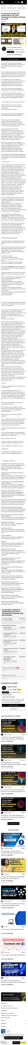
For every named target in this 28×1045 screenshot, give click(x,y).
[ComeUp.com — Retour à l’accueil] (2, 2)
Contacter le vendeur (13, 59)
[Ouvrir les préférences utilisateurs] (24, 2)
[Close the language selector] (21, 1038)
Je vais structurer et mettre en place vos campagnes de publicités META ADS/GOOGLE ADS (13, 905)
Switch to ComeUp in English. (12, 1037)
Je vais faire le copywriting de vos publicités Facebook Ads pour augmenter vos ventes (13, 982)
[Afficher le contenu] (25, 1020)
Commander (16, 1042)
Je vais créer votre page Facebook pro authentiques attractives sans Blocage (12, 738)
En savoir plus (13, 708)
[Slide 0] (6, 41)
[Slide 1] (18, 41)
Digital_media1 (17, 47)
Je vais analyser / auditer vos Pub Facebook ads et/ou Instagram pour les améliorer (12, 852)
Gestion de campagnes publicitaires (11, 10)
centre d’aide (16, 999)
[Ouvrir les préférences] (19, 2)
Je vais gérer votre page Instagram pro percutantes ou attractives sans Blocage (13, 816)
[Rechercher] (16, 2)
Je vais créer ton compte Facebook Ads (12, 929)
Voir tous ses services (13, 823)
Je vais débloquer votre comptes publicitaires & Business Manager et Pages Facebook (13, 764)
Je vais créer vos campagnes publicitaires (13, 955)
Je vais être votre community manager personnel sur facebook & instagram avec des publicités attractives (13, 791)
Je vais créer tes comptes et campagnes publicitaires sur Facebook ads (13, 877)
